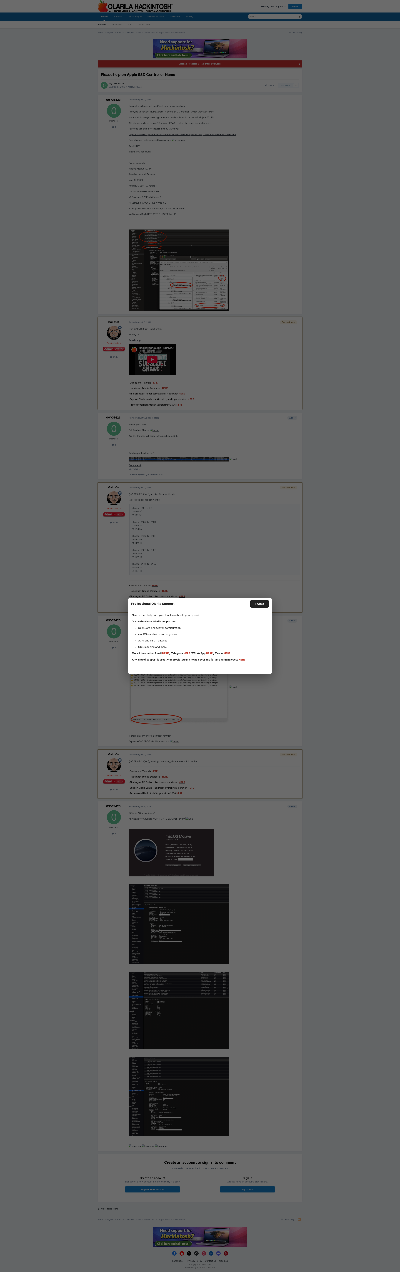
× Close (259, 603)
